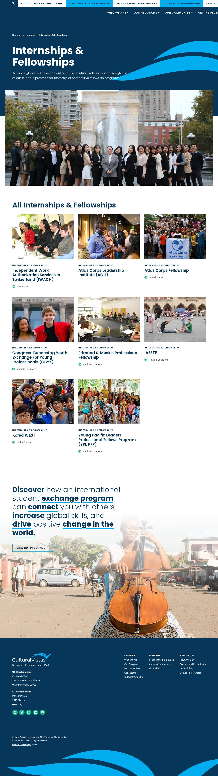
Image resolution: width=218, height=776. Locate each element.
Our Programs (28, 34)
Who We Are (130, 659)
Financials (154, 668)
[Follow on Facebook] (15, 712)
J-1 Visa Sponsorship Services (136, 3)
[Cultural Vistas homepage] (32, 660)
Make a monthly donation (181, 3)
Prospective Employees (161, 659)
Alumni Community (159, 664)
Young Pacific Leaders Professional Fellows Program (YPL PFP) (107, 439)
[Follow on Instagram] (28, 712)
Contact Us (130, 672)
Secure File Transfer (190, 672)
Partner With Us (132, 668)
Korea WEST (23, 435)
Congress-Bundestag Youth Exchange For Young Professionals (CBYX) (39, 357)
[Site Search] (13, 3)
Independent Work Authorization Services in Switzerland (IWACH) (36, 275)
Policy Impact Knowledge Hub (42, 3)
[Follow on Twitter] (22, 712)
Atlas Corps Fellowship (166, 270)
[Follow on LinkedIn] (35, 712)
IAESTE (150, 352)
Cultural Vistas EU (133, 676)
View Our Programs (30, 548)
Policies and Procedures (193, 664)
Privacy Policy (187, 659)
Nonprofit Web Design (21, 744)
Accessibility (186, 668)
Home (15, 34)
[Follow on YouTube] (42, 712)
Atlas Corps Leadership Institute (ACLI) (101, 273)
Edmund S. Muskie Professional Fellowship (108, 355)
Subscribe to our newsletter (89, 3)
